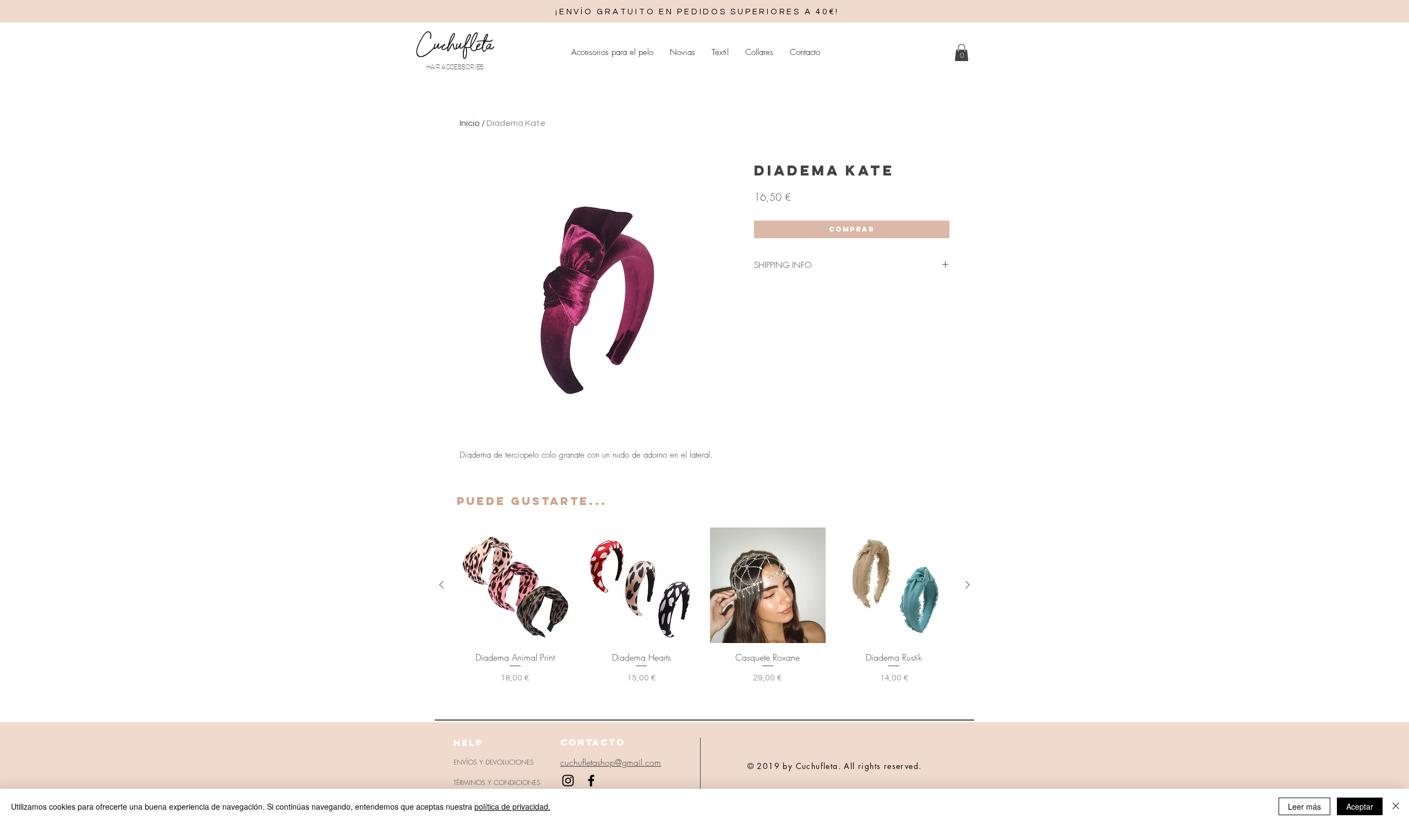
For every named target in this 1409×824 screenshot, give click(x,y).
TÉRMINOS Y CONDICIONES (497, 782)
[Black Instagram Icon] (568, 780)
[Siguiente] (967, 584)
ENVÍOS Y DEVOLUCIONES (494, 762)
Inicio (470, 123)
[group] (704, 606)
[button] (961, 52)
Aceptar (1359, 806)
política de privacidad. (512, 806)
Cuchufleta (455, 44)
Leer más (1304, 806)
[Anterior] (441, 584)
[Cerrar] (1395, 806)
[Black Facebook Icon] (591, 780)
